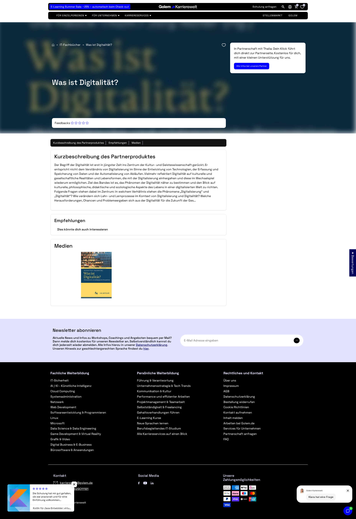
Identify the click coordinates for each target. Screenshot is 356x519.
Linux (54, 418)
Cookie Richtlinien (236, 407)
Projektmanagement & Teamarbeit (161, 402)
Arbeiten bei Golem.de (238, 423)
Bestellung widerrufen (239, 402)
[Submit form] (297, 340)
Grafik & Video (60, 439)
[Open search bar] (283, 6)
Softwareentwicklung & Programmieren (78, 412)
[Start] (53, 45)
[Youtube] (145, 483)
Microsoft (57, 423)
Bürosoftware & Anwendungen (72, 450)
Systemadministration (66, 397)
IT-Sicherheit (59, 380)
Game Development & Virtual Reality (75, 434)
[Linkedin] (152, 483)
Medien (136, 142)
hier (146, 349)
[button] (290, 6)
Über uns (229, 380)
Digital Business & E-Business (71, 445)
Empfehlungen (118, 142)
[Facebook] (139, 483)
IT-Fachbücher (70, 45)
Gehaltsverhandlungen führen (158, 412)
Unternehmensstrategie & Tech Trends (164, 386)
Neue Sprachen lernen (152, 423)
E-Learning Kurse (149, 418)
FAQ (226, 439)
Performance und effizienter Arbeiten (163, 397)
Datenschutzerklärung (151, 345)
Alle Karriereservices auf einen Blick (162, 434)
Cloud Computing (62, 391)
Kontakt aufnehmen (237, 412)
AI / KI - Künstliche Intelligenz (70, 386)
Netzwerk (57, 402)
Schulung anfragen (264, 6)
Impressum (231, 386)
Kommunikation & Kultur (154, 391)
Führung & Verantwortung (155, 380)
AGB (226, 391)
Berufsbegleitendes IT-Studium (159, 428)
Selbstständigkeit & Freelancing (159, 407)
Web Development (63, 407)
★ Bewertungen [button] (353, 263)
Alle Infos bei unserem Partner (251, 66)
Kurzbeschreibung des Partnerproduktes (78, 142)
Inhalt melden (233, 418)
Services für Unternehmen (242, 428)
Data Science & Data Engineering (73, 428)
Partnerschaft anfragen (240, 434)
